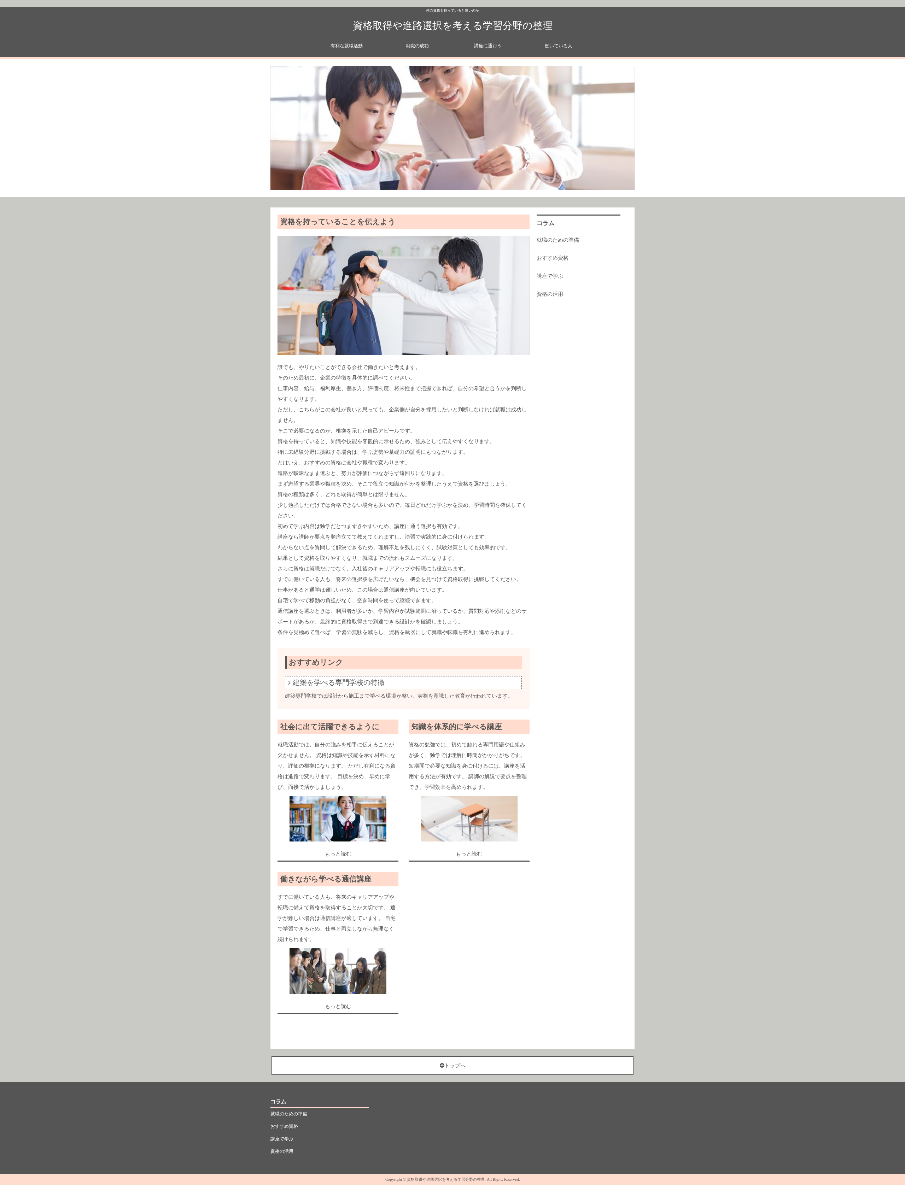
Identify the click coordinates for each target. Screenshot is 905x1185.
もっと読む (338, 854)
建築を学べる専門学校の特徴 (339, 682)
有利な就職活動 (347, 45)
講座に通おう (488, 45)
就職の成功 (417, 45)
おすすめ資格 (552, 258)
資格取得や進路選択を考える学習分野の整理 (453, 25)
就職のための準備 (558, 240)
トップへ (455, 1065)
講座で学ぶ (550, 276)
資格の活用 (550, 294)
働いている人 (558, 45)
